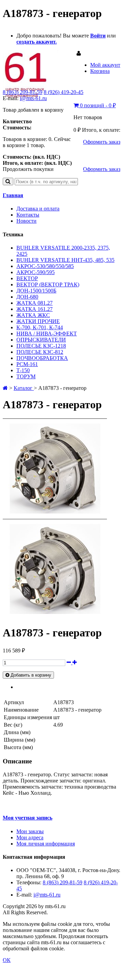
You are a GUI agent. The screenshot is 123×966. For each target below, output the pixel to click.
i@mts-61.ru (33, 98)
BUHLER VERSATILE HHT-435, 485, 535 (65, 260)
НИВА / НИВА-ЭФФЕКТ (46, 333)
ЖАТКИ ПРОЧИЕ (38, 321)
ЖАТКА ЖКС (33, 315)
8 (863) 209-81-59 (22, 92)
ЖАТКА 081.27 (34, 303)
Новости (26, 221)
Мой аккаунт (105, 65)
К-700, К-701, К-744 (39, 327)
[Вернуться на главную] (5, 388)
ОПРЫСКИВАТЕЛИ (41, 340)
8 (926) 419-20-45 (63, 92)
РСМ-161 (27, 364)
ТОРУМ (26, 376)
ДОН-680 (27, 297)
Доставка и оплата (37, 208)
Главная (13, 195)
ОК (7, 960)
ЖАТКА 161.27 (34, 309)
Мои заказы (30, 831)
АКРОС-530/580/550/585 (45, 266)
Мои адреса (29, 837)
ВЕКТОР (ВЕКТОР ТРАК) (47, 284)
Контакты (27, 215)
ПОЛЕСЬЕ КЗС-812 (39, 352)
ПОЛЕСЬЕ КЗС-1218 (41, 346)
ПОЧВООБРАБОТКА (42, 358)
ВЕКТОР (27, 278)
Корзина (100, 71)
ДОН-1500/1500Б (36, 291)
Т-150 (23, 370)
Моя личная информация (45, 843)
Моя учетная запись (27, 818)
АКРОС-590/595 (35, 272)
